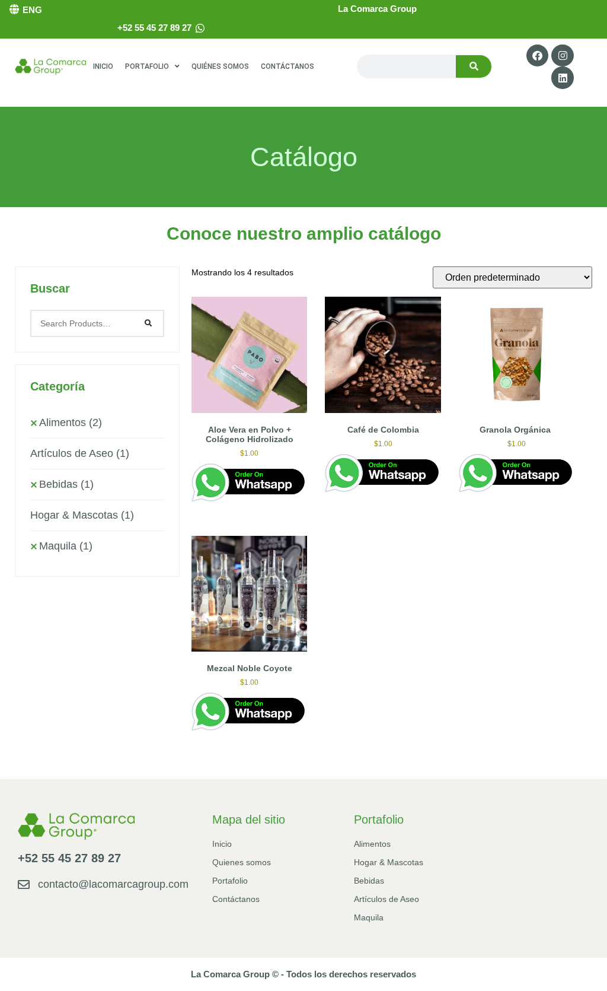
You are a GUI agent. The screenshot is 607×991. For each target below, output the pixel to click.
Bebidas (66, 484)
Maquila (65, 546)
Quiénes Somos (220, 66)
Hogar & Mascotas (82, 515)
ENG (32, 10)
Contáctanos (287, 66)
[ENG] (14, 9)
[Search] (473, 66)
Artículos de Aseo (79, 453)
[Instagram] (562, 55)
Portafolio (147, 66)
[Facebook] (537, 55)
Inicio (103, 66)
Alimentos (70, 422)
